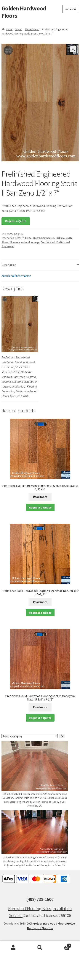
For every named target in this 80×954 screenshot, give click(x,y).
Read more (40, 497)
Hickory (59, 238)
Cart (61, 944)
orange (35, 242)
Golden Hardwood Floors (24, 12)
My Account (13, 947)
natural (25, 242)
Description (8, 265)
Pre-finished (48, 242)
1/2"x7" (19, 238)
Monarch (15, 242)
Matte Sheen (32, 29)
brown (36, 238)
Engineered (47, 238)
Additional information (16, 276)
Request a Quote (15, 221)
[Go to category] (62, 736)
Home (9, 29)
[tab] (40, 264)
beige (28, 238)
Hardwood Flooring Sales (29, 908)
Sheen (18, 29)
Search (40, 947)
